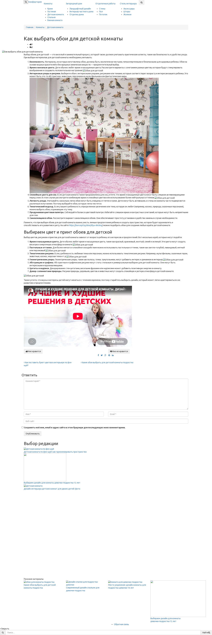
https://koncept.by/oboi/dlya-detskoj (85, 225)
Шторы (126, 11)
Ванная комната (54, 20)
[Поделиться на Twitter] (102, 355)
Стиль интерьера (128, 3)
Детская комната (55, 14)
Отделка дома (77, 14)
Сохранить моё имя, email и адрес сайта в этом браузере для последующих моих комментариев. (74, 427)
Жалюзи (127, 14)
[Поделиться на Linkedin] (113, 355)
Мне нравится (34, 351)
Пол (101, 11)
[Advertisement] (45, 533)
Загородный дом (74, 3)
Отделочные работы (105, 3)
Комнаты (48, 3)
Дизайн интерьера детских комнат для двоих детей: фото (52, 489)
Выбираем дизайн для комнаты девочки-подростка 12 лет (52, 483)
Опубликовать (33, 433)
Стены (102, 9)
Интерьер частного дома (81, 11)
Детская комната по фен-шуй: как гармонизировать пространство (55, 452)
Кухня (50, 9)
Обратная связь (121, 624)
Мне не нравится (120, 351)
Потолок (103, 14)
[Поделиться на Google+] (105, 355)
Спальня (51, 17)
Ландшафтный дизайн (80, 9)
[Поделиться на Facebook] (98, 355)
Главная (29, 27)
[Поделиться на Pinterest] (109, 355)
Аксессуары (129, 9)
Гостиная (51, 11)
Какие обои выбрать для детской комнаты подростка (107, 362)
